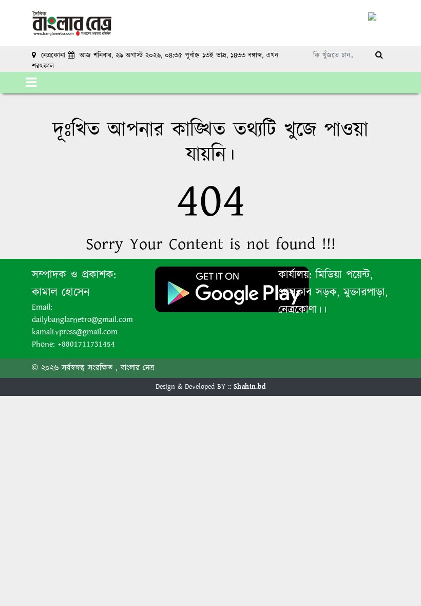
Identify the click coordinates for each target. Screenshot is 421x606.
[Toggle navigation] (31, 82)
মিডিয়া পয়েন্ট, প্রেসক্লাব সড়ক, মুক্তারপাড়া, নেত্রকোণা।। (333, 292)
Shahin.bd (250, 387)
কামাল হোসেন (61, 292)
